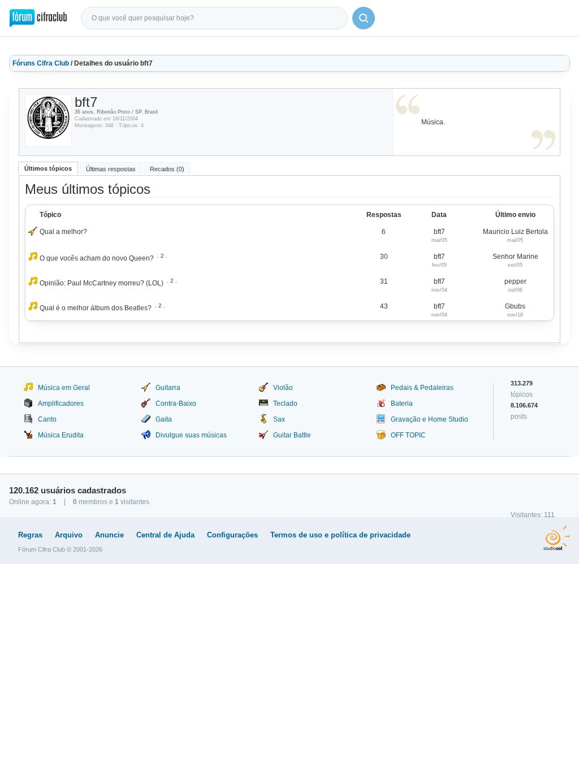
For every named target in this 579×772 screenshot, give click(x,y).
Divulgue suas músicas (191, 435)
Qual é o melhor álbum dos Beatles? (96, 308)
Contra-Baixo (175, 403)
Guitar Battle (292, 435)
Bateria (402, 403)
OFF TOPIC (408, 435)
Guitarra (167, 388)
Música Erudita (61, 435)
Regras (30, 535)
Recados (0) (167, 169)
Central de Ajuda (165, 535)
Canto (47, 419)
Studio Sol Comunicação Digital (556, 538)
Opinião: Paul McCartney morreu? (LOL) (101, 283)
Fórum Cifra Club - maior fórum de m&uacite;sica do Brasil (38, 18)
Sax (279, 419)
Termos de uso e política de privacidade (340, 535)
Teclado (285, 403)
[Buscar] (363, 18)
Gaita (163, 419)
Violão (283, 388)
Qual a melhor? (63, 232)
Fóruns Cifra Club (40, 63)
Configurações (232, 535)
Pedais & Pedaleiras (422, 388)
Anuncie (109, 535)
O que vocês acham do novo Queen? (97, 258)
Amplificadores (61, 403)
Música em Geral (64, 388)
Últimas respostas (111, 169)
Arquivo (69, 535)
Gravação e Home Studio (429, 419)
